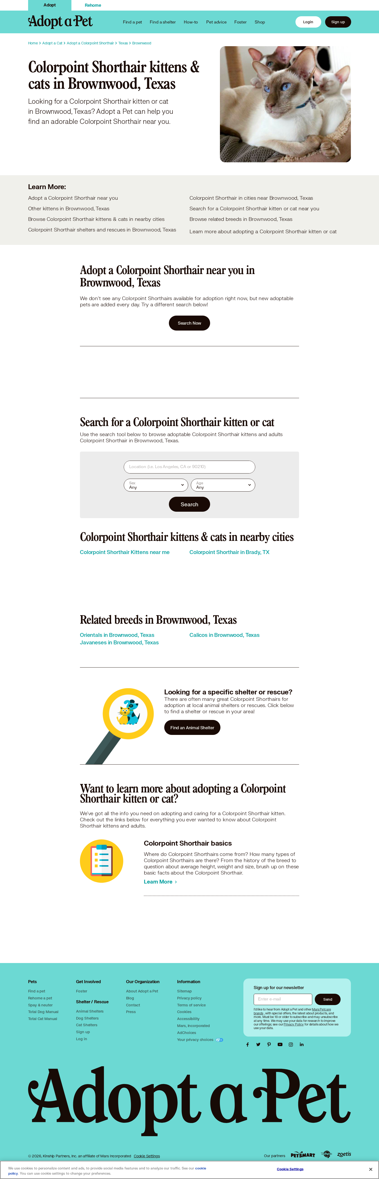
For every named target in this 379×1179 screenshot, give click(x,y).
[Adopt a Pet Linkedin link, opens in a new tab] (302, 1044)
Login (308, 22)
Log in (81, 1039)
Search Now (189, 322)
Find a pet (36, 991)
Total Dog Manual (43, 1011)
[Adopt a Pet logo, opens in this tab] (189, 1106)
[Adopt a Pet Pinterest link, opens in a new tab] (270, 1044)
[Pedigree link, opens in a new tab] (326, 1154)
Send (327, 999)
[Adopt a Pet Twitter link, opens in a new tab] (259, 1044)
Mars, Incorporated (193, 1025)
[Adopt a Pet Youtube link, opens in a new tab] (281, 1044)
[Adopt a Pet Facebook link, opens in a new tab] (248, 1044)
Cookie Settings (147, 1156)
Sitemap (184, 991)
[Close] (370, 1169)
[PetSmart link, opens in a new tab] (303, 1154)
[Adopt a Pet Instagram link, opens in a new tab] (292, 1044)
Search (189, 504)
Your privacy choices (195, 1039)
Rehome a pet (40, 998)
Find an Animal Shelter (192, 727)
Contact (133, 1005)
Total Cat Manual (42, 1018)
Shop (260, 21)
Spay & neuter (40, 1005)
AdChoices (186, 1032)
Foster (240, 21)
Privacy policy (189, 998)
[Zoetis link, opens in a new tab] (344, 1154)
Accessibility (188, 1018)
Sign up (338, 22)
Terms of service (191, 1005)
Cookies (184, 1011)
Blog (130, 998)
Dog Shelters (87, 1018)
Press (131, 1011)
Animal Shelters (90, 1011)
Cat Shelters (86, 1025)
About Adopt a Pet (142, 991)
